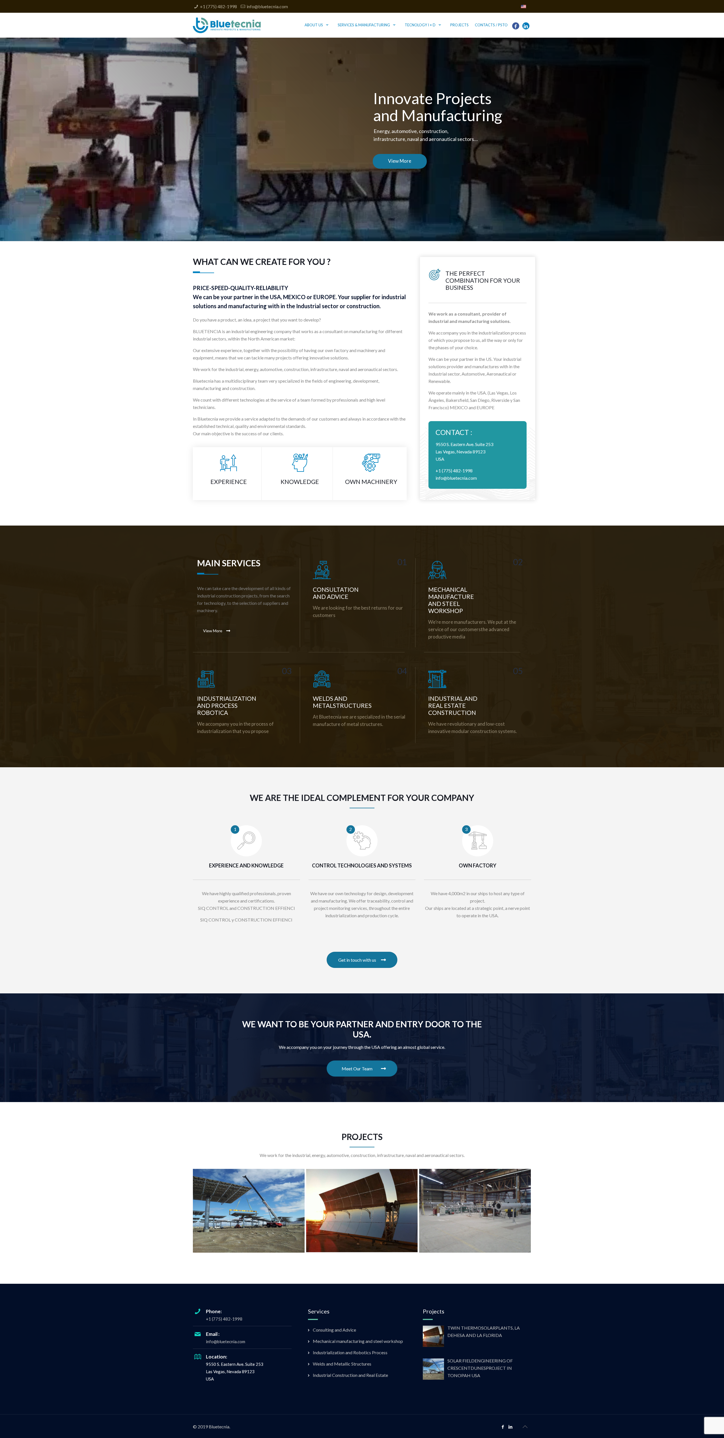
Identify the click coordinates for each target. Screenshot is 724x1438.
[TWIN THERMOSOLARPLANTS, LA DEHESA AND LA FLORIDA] (362, 1210)
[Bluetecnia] (227, 25)
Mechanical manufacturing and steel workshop (358, 1341)
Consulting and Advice (334, 1329)
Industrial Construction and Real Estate (350, 1375)
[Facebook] (515, 26)
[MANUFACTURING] (475, 1211)
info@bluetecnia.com (267, 6)
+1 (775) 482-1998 (218, 6)
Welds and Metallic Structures (342, 1363)
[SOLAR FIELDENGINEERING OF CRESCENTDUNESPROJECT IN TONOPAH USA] (249, 1211)
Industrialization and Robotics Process (350, 1352)
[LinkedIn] (526, 26)
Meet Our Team (357, 1068)
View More (212, 630)
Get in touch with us (357, 960)
